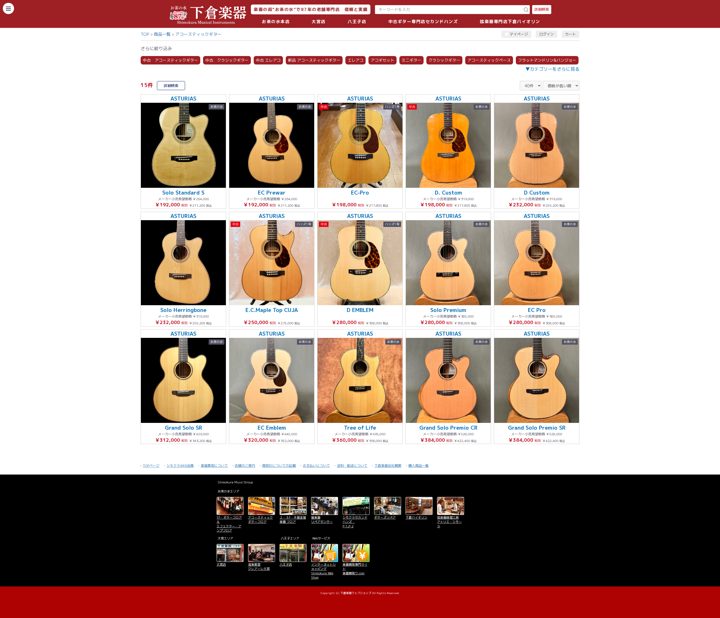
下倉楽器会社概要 (387, 465)
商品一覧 (162, 34)
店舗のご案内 (245, 465)
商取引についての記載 (279, 465)
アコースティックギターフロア (260, 519)
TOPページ (151, 465)
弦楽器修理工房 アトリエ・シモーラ (449, 521)
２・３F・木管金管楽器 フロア (293, 519)
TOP (145, 34)
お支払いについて (316, 465)
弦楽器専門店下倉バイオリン (510, 21)
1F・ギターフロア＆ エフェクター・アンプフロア (229, 524)
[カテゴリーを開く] (8, 8)
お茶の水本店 (276, 21)
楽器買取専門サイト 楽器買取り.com (355, 568)
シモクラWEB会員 (180, 465)
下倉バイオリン (416, 517)
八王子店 (357, 21)
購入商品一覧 (418, 465)
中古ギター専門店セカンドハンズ (423, 21)
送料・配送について (352, 465)
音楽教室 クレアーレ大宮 (259, 566)
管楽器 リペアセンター (322, 519)
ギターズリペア (385, 517)
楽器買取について (214, 465)
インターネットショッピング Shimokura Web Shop (323, 571)
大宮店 (319, 21)
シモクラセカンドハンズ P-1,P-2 (355, 521)
